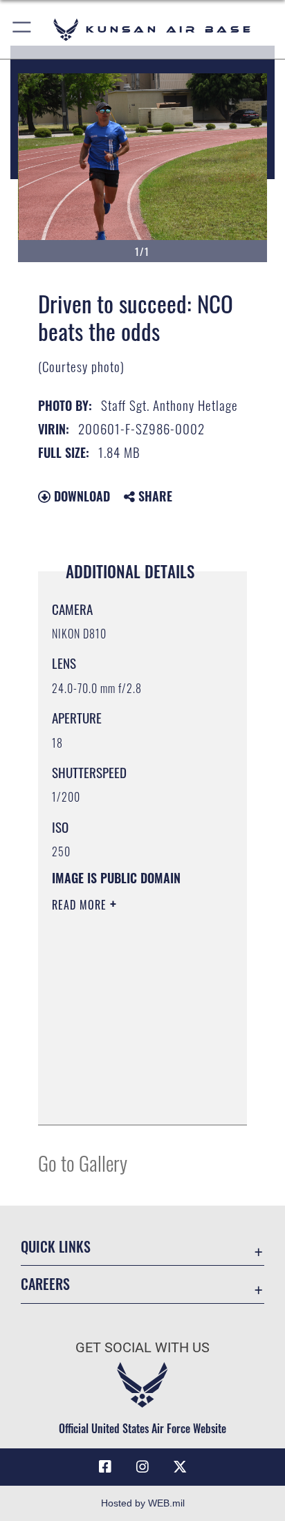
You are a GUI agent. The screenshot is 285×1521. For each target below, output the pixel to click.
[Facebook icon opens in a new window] (105, 1467)
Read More (81, 904)
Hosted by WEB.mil (143, 1503)
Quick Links (56, 1247)
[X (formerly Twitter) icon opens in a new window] (179, 1467)
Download (80, 496)
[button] (22, 29)
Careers (45, 1284)
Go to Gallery (82, 1162)
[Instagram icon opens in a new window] (142, 1467)
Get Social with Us (142, 1348)
